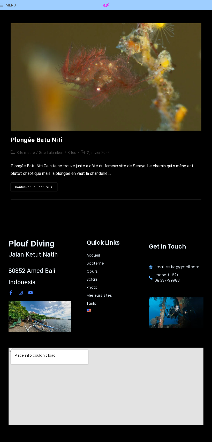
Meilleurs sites (99, 295)
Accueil (93, 255)
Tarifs (91, 303)
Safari (92, 279)
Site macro (26, 153)
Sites (71, 153)
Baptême (95, 263)
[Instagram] (20, 292)
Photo (92, 287)
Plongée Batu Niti (36, 140)
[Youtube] (30, 292)
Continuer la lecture (36, 186)
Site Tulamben (51, 153)
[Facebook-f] (11, 292)
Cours (92, 271)
